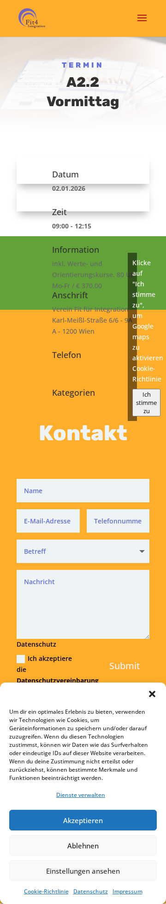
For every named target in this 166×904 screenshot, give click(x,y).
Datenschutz (90, 891)
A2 (56, 406)
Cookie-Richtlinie (46, 891)
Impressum (127, 891)
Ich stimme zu (146, 402)
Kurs (59, 417)
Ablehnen (83, 845)
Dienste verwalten (80, 795)
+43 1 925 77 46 (76, 368)
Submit (124, 666)
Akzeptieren (83, 820)
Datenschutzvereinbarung (58, 680)
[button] (152, 694)
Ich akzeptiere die (48, 669)
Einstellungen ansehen (83, 871)
